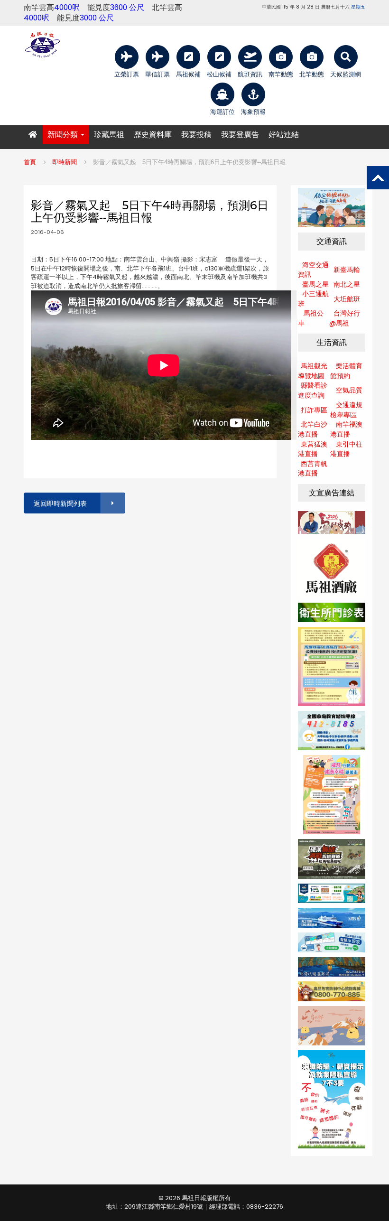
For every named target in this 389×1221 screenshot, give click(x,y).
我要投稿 (196, 134)
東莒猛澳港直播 (312, 449)
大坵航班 (346, 299)
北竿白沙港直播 (312, 429)
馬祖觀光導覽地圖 (312, 371)
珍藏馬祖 (109, 134)
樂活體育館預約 (346, 371)
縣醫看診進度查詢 (312, 390)
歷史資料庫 (153, 134)
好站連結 (284, 134)
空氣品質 (349, 390)
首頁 (30, 162)
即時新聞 (64, 162)
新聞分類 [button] (63, 134)
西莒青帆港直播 (312, 468)
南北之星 (346, 284)
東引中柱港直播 (346, 449)
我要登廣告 (240, 134)
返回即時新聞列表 (60, 503)
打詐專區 (314, 410)
